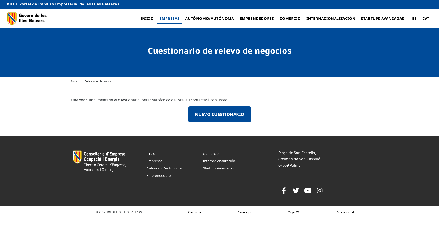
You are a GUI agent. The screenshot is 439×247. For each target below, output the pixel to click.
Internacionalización (330, 18)
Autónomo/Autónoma (209, 18)
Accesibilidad (345, 212)
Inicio (147, 18)
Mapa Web (295, 212)
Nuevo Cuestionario (219, 114)
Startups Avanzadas (382, 18)
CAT (425, 18)
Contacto (194, 212)
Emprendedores (257, 18)
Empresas (170, 18)
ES (414, 18)
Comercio (290, 18)
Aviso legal (245, 212)
